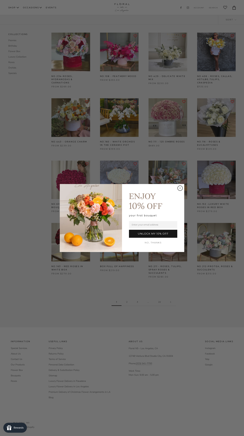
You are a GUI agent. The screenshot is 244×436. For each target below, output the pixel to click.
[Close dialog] (180, 188)
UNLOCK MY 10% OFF (153, 233)
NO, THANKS (153, 242)
